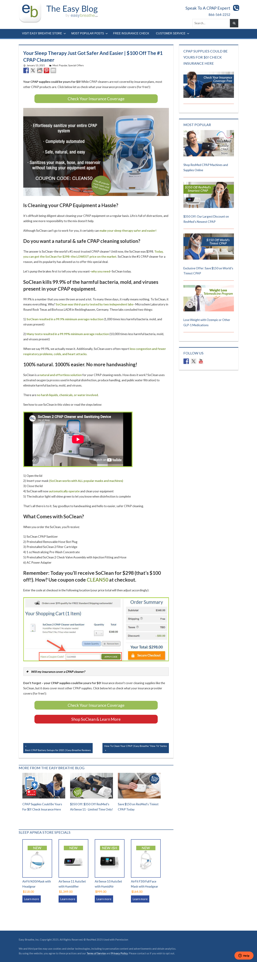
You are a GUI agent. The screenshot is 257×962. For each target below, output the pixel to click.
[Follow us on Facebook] (186, 361)
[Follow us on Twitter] (193, 361)
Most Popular (60, 65)
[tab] (96, 671)
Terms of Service (96, 953)
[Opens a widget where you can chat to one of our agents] (244, 956)
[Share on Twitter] (33, 70)
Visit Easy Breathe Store (42, 33)
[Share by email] (53, 70)
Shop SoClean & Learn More (96, 719)
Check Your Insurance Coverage (96, 98)
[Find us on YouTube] (201, 361)
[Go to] (208, 155)
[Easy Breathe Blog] (71, 4)
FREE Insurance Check (131, 33)
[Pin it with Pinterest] (46, 70)
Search (234, 23)
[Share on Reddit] (39, 70)
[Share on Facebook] (26, 70)
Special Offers (76, 65)
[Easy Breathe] (31, 4)
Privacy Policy (119, 953)
